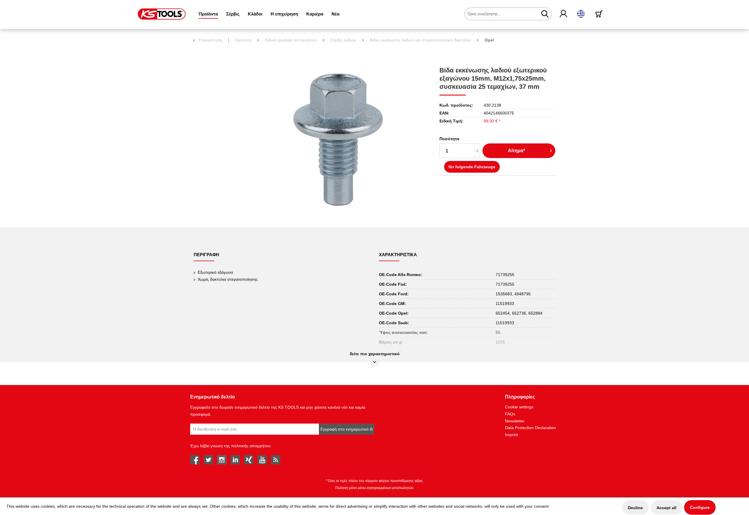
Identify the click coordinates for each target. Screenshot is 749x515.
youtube (262, 459)
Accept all (666, 507)
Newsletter (515, 421)
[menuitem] (208, 14)
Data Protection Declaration (530, 427)
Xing (248, 459)
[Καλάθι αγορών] (600, 14)
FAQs (510, 414)
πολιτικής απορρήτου (251, 445)
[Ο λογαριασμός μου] (563, 14)
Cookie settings (519, 407)
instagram (221, 459)
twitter (208, 459)
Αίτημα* (516, 150)
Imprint (511, 434)
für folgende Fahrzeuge (472, 166)
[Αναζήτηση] (545, 13)
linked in (235, 459)
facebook (195, 459)
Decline (635, 507)
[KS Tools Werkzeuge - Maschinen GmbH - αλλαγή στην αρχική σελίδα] (162, 14)
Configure (700, 507)
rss (275, 459)
